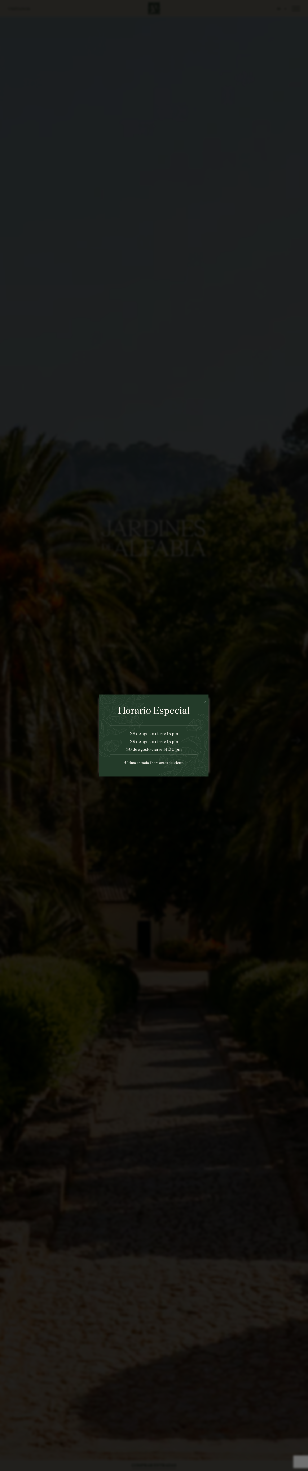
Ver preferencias (119, 757)
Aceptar (188, 757)
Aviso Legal (169, 767)
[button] (203, 704)
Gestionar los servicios (121, 746)
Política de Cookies (144, 767)
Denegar (154, 757)
